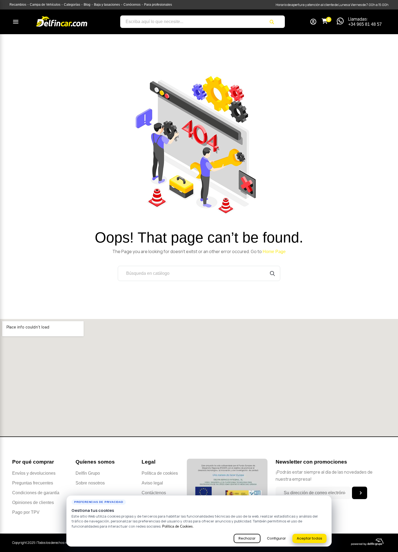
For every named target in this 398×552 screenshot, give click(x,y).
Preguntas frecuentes (32, 483)
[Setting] (313, 22)
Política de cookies (160, 473)
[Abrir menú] (15, 21)
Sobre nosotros (90, 483)
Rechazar (247, 538)
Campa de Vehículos (45, 5)
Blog (87, 5)
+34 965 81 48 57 (365, 24)
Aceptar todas (309, 538)
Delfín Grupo (88, 473)
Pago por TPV (26, 512)
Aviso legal (152, 483)
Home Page (274, 251)
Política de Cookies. (178, 526)
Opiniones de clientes (33, 502)
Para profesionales (158, 5)
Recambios (17, 5)
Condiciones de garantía (35, 492)
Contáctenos (154, 492)
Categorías (72, 5)
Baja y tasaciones (107, 5)
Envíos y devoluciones (34, 473)
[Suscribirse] (359, 493)
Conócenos (132, 5)
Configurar (276, 538)
